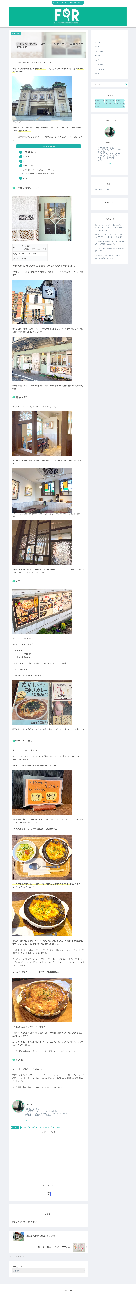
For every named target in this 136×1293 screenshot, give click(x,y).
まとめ (25, 178)
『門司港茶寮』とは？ (30, 152)
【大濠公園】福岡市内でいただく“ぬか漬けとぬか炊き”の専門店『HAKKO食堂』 (110, 243)
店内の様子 (27, 157)
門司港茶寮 (57, 1127)
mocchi (28, 1104)
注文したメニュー (29, 166)
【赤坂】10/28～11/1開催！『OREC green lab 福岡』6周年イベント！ (109, 250)
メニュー (26, 161)
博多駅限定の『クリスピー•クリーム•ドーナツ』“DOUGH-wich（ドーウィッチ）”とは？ (108, 236)
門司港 (39, 1127)
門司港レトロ (47, 1127)
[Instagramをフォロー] (26, 1120)
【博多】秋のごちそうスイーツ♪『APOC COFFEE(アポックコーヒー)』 (107, 257)
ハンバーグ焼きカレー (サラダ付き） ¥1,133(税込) (39, 173)
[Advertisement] (48, 1156)
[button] (126, 84)
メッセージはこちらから (102, 189)
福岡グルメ (16, 1127)
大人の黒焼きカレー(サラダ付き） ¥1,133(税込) (38, 170)
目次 (47, 146)
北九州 (32, 1127)
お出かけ (25, 1127)
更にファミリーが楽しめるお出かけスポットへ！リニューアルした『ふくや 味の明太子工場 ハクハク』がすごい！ (109, 227)
